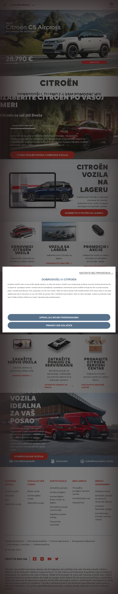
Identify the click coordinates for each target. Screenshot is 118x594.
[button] (96, 272)
